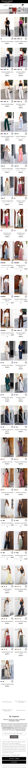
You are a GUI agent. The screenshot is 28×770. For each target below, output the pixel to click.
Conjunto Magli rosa (20, 168)
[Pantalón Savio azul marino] (20, 351)
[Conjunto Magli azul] (20, 122)
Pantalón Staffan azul (7, 265)
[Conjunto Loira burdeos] (20, 447)
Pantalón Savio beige (7, 365)
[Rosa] (16, 133)
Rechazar (14, 762)
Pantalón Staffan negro (20, 299)
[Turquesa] (2, 230)
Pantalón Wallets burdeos (20, 72)
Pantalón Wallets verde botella (7, 137)
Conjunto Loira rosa (20, 492)
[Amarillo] (1, 586)
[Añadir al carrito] (12, 39)
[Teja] (4, 586)
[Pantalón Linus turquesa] (20, 219)
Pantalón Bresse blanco (7, 621)
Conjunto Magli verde (7, 201)
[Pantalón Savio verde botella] (7, 383)
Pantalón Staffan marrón (7, 300)
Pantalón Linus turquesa (21, 234)
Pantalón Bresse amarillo (7, 590)
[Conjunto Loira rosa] (20, 478)
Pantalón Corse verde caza (21, 556)
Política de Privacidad (20, 729)
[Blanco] (16, 38)
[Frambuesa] (1, 230)
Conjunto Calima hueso (7, 684)
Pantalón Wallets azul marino (7, 72)
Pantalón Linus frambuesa (7, 234)
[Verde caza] (4, 520)
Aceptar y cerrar (14, 758)
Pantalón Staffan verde (7, 333)
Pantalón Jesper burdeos (20, 201)
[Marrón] (21, 38)
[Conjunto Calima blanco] (20, 383)
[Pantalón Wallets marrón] (20, 318)
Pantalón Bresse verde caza (21, 652)
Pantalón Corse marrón (21, 523)
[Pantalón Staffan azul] (7, 251)
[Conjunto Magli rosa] (20, 154)
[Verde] (4, 198)
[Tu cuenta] (25, 5)
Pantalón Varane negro (7, 41)
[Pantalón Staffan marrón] (7, 285)
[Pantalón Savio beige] (7, 351)
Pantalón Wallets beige (7, 104)
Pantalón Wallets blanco (20, 105)
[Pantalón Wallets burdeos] (20, 57)
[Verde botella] (19, 38)
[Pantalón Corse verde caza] (20, 541)
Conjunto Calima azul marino (7, 430)
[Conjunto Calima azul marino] (7, 415)
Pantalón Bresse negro (21, 621)
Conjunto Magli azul (20, 136)
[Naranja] (3, 459)
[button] (7, 2)
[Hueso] (4, 681)
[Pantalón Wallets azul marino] (7, 57)
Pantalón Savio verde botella (7, 398)
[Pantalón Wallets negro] (20, 27)
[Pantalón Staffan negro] (20, 285)
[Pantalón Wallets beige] (7, 90)
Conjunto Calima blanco (20, 398)
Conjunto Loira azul (7, 462)
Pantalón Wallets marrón (20, 333)
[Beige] (20, 38)
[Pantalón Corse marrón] (20, 508)
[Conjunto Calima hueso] (7, 670)
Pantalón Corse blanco (7, 523)
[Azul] (14, 133)
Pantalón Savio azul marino (21, 366)
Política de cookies (6, 755)
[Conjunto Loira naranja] (7, 478)
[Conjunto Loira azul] (7, 447)
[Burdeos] (15, 38)
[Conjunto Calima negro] (20, 415)
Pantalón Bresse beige (21, 589)
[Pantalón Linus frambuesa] (7, 219)
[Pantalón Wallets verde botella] (7, 122)
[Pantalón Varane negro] (7, 27)
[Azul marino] (4, 69)
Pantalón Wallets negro (21, 41)
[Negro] (1, 38)
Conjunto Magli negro (7, 168)
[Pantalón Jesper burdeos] (20, 186)
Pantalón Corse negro (7, 555)
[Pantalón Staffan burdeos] (20, 251)
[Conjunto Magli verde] (7, 186)
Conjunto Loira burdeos (21, 462)
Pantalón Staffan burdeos (20, 266)
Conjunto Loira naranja (7, 492)
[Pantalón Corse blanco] (7, 508)
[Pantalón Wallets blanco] (20, 90)
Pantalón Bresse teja (7, 652)
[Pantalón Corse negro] (7, 541)
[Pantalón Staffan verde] (7, 318)
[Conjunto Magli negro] (7, 154)
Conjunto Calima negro (20, 429)
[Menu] (1, 5)
